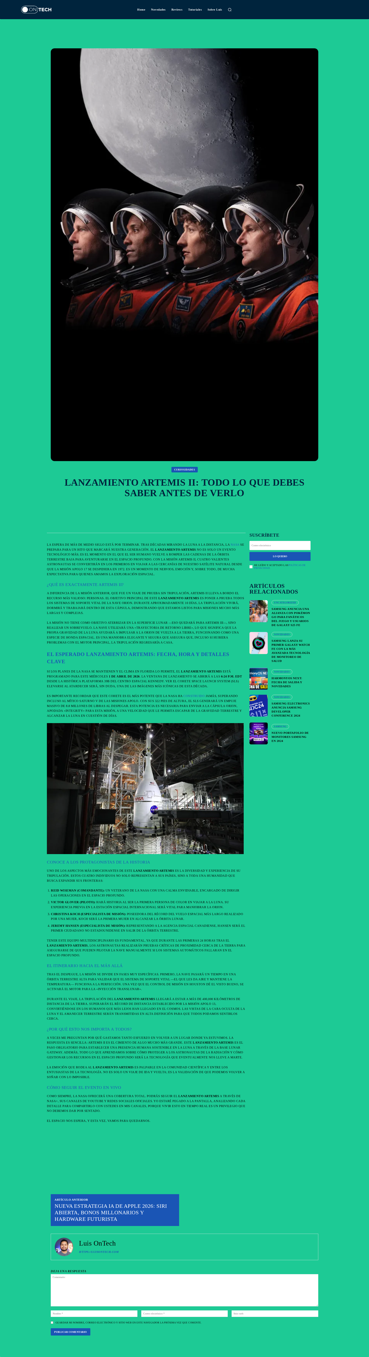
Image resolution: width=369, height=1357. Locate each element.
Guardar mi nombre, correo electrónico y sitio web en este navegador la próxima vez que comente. (129, 1322)
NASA (235, 544)
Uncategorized (285, 602)
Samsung (280, 726)
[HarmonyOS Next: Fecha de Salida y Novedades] (258, 679)
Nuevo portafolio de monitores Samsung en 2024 (290, 736)
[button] (230, 9)
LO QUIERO (280, 556)
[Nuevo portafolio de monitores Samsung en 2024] (258, 733)
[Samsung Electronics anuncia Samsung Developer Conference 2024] (258, 706)
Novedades (282, 634)
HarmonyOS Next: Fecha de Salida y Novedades (287, 682)
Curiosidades (184, 469)
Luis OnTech (97, 1243)
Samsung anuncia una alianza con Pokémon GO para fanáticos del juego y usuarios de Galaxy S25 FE (291, 617)
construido (194, 696)
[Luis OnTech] (64, 1247)
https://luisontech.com (99, 1251)
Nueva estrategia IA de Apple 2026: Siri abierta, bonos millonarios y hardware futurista (111, 1212)
